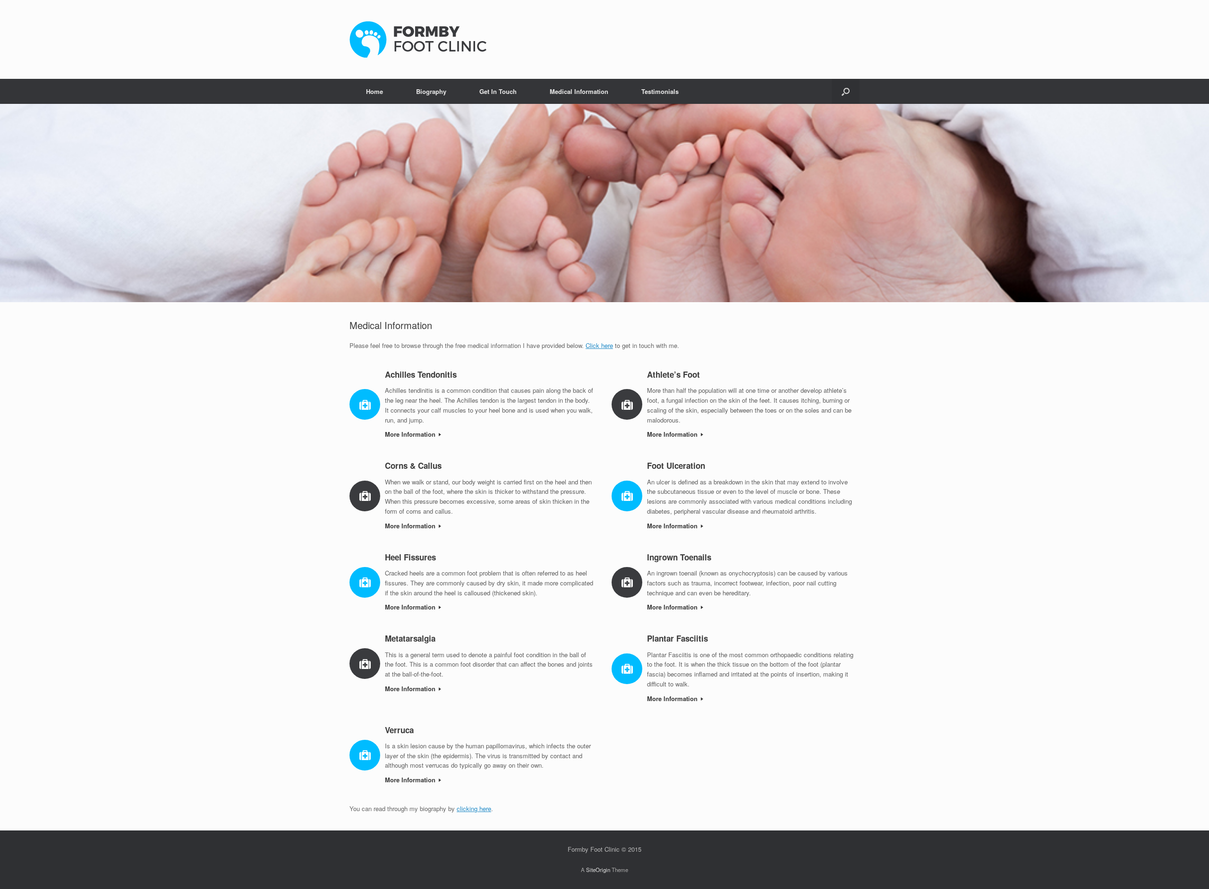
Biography (431, 91)
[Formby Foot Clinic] (417, 39)
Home (374, 91)
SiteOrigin (598, 869)
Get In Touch (498, 91)
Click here (599, 345)
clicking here (474, 808)
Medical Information (579, 91)
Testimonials (660, 91)
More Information (411, 434)
